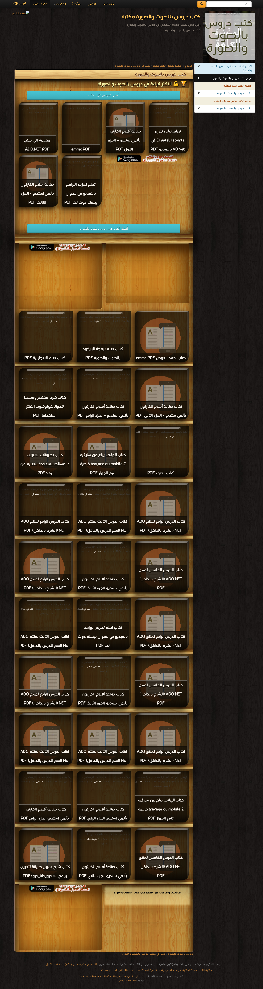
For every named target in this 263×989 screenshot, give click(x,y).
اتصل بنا (129, 970)
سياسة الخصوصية (171, 970)
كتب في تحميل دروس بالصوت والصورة (143, 954)
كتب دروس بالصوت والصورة (233, 93)
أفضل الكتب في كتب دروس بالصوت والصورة (231, 68)
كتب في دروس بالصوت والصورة (132, 66)
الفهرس (92, 4)
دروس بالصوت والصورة (180, 954)
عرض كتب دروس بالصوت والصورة (232, 78)
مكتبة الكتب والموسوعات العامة (233, 101)
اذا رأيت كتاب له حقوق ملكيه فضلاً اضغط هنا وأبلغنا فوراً (111, 976)
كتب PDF (18, 4)
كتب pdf (118, 970)
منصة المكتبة (189, 970)
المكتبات (60, 4)
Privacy (105, 970)
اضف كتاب (108, 4)
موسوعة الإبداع (128, 980)
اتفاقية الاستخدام (147, 970)
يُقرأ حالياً (76, 4)
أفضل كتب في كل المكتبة (103, 95)
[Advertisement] (147, 191)
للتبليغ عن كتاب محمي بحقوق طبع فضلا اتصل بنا (70, 964)
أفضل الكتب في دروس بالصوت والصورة (104, 228)
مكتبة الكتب (40, 4)
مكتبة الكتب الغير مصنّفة (237, 85)
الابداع (188, 66)
